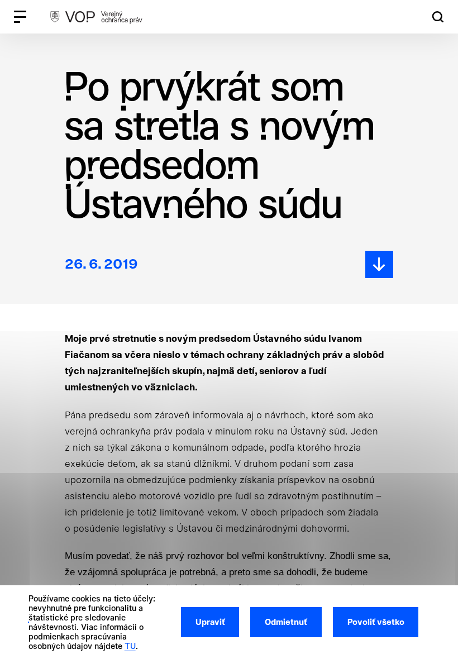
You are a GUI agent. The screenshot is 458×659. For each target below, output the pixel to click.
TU (130, 646)
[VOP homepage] (96, 17)
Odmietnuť (286, 622)
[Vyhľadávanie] (438, 17)
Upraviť (210, 622)
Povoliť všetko (375, 622)
